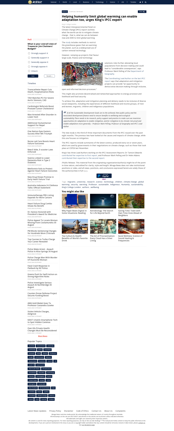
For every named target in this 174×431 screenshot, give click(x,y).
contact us (141, 423)
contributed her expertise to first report (79, 155)
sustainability (137, 184)
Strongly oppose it (39, 66)
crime (48, 380)
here (86, 171)
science (99, 182)
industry (31, 376)
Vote (32, 76)
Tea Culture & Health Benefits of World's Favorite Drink (75, 238)
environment (39, 357)
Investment (32, 372)
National (53, 2)
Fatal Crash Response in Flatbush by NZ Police (39, 267)
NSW (38, 353)
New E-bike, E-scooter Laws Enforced (40, 150)
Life (122, 2)
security (74, 184)
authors (85, 187)
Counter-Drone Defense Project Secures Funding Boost (42, 294)
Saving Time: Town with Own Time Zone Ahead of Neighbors (130, 213)
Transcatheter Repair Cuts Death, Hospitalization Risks (41, 90)
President (32, 395)
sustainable (104, 184)
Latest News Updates (37, 411)
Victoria (45, 353)
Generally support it (40, 57)
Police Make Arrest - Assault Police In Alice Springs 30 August (43, 250)
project (42, 380)
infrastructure (46, 369)
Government (41, 346)
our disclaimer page (88, 425)
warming (83, 184)
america (51, 395)
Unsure (34, 71)
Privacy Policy (55, 411)
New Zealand (33, 388)
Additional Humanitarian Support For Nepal (39, 124)
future (39, 392)
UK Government (45, 388)
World (65, 2)
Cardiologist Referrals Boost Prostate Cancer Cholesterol (41, 107)
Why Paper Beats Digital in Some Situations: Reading (74, 211)
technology (109, 182)
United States (33, 380)
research (91, 182)
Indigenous (115, 184)
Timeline (133, 2)
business (42, 361)
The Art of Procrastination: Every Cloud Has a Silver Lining (102, 238)
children (118, 182)
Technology (100, 2)
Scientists (32, 392)
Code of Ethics (82, 411)
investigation (41, 376)
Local (75, 2)
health (31, 357)
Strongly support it (39, 53)
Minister (48, 357)
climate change (130, 182)
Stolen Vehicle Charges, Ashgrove (38, 312)
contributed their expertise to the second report (83, 158)
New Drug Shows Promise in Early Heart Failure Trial (41, 178)
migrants (71, 182)
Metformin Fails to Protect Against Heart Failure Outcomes (42, 169)
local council (40, 365)
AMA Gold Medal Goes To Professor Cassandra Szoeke (41, 304)
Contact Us (96, 411)
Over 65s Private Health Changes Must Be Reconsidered (42, 329)
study (68, 42)
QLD (53, 388)
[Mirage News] (36, 2)
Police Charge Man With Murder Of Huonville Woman (42, 258)
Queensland (33, 361)
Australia (31, 346)
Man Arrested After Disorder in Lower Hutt (42, 115)
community (32, 349)
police (40, 349)
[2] (102, 420)
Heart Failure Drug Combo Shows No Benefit (40, 204)
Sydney (46, 392)
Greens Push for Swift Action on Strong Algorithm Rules (42, 275)
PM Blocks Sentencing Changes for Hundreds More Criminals (42, 232)
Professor (93, 184)
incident (51, 399)
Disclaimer (68, 411)
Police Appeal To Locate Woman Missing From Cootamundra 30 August (42, 222)
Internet (43, 399)
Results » (49, 76)
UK (55, 361)
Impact (31, 399)
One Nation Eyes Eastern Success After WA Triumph (40, 132)
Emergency (32, 384)
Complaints (120, 411)
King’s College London (71, 187)
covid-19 (31, 365)
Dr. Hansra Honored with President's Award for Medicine (42, 213)
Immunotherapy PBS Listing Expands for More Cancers (41, 196)
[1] (101, 420)
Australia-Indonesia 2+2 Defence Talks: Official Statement (43, 186)
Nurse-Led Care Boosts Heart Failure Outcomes (41, 142)
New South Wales (34, 369)
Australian (48, 349)
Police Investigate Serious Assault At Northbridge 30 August (40, 285)
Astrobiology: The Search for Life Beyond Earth (101, 211)
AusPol (49, 376)
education (41, 372)
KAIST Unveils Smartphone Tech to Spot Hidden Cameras (42, 321)
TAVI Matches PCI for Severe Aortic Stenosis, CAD (41, 99)
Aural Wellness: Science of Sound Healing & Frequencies (130, 238)
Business (86, 2)
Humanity (125, 184)
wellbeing (95, 187)
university (81, 182)
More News (42, 336)
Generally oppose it (39, 62)
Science (112, 2)
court (37, 399)
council (50, 361)
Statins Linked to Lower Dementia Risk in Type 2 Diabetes (39, 160)
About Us (108, 411)
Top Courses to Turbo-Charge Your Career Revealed (41, 240)
